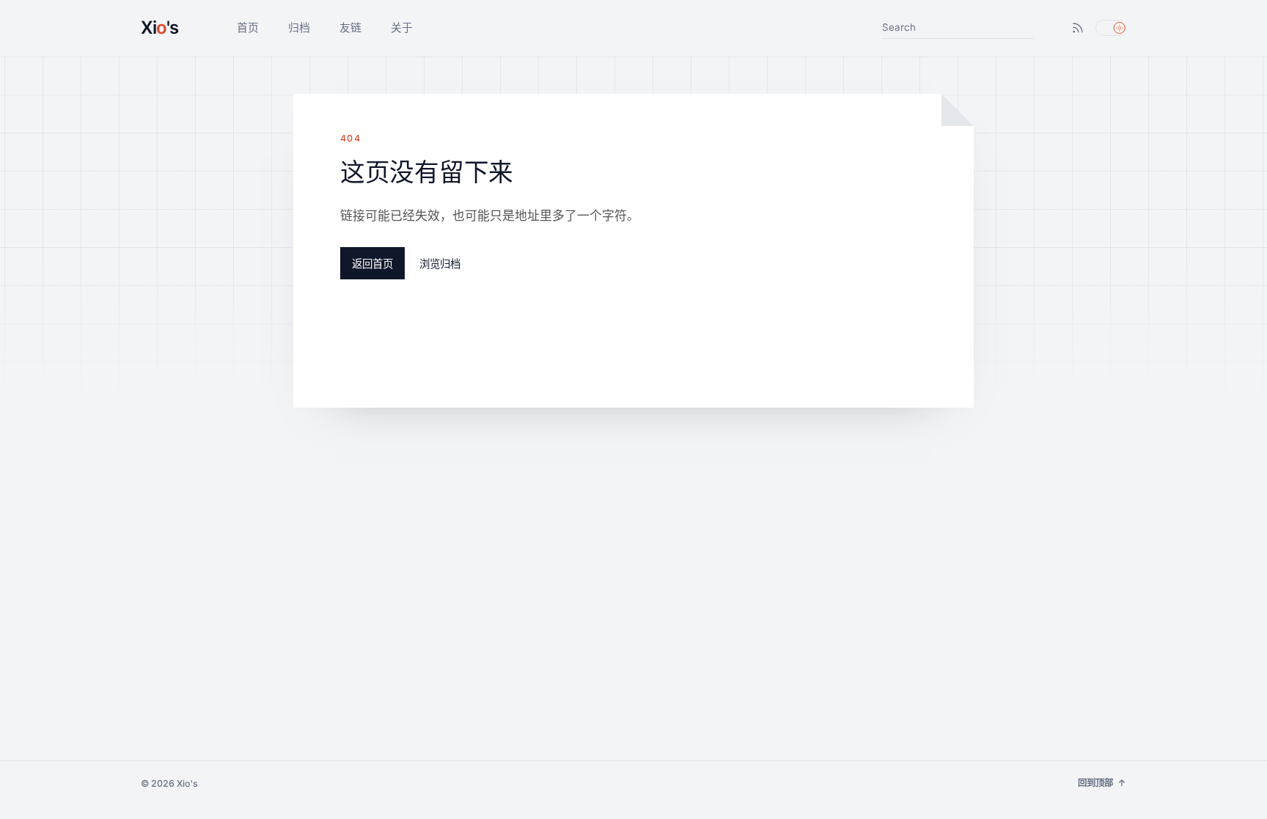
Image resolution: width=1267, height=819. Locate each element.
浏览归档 (439, 263)
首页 (248, 27)
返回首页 (372, 263)
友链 (350, 27)
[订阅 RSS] (1078, 28)
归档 (299, 27)
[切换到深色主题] (1110, 28)
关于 (402, 27)
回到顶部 (1102, 783)
